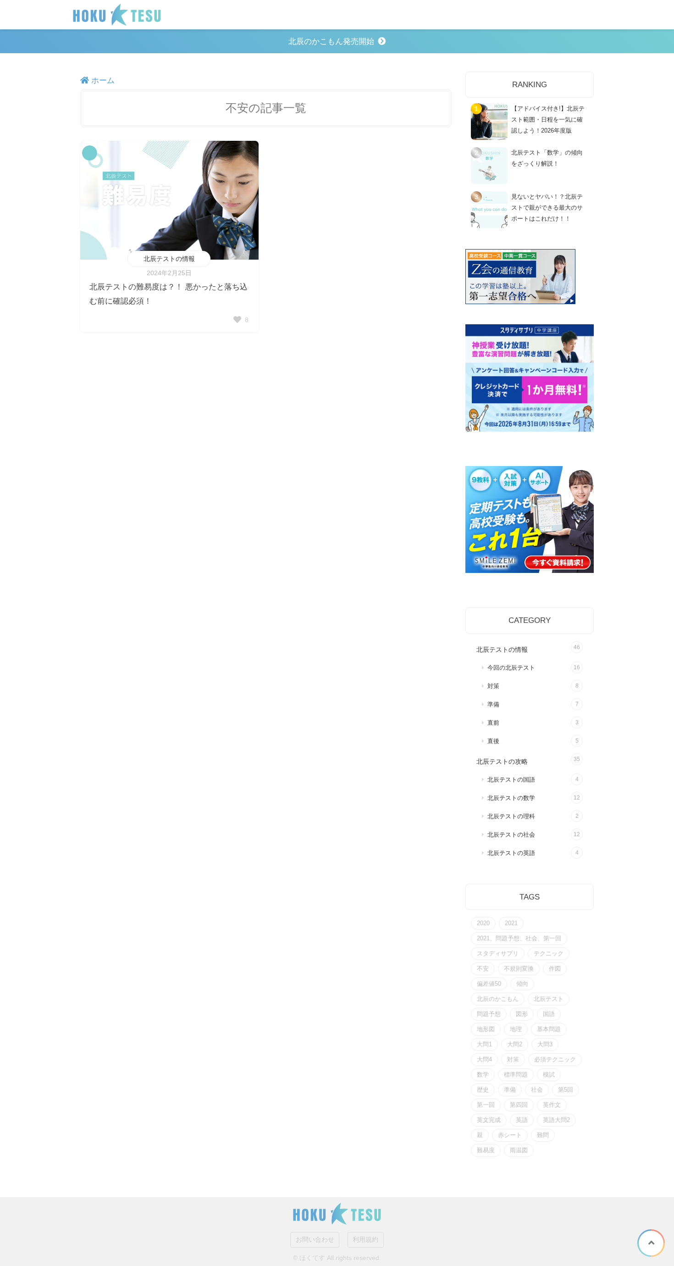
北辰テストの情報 (169, 258)
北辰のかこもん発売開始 (331, 41)
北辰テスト (549, 998)
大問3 (544, 1044)
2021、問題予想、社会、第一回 (519, 938)
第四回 (519, 1104)
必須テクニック (555, 1059)
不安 (483, 968)
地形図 (486, 1029)
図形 (522, 1014)
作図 (555, 968)
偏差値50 (489, 983)
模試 (549, 1074)
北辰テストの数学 (511, 798)
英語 (522, 1119)
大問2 (514, 1044)
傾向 (522, 983)
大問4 (484, 1059)
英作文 (552, 1104)
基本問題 (549, 1029)
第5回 (565, 1089)
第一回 (486, 1104)
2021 (511, 923)
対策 (493, 686)
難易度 (486, 1150)
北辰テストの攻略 (502, 761)
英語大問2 (556, 1119)
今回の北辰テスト (511, 668)
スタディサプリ (498, 953)
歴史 (483, 1089)
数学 (483, 1074)
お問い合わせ (315, 1239)
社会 (537, 1089)
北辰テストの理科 (511, 816)
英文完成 (489, 1119)
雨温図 (519, 1150)
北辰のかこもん (498, 998)
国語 (549, 1014)
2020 (483, 923)
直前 (493, 723)
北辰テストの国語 (511, 780)
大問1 (484, 1044)
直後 (493, 741)
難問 (543, 1135)
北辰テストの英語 (511, 853)
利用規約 (365, 1239)
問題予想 (489, 1014)
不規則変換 (519, 968)
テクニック (549, 953)
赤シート (510, 1135)
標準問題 (516, 1074)
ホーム (102, 80)
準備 (493, 704)
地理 (516, 1029)
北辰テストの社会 (511, 835)
